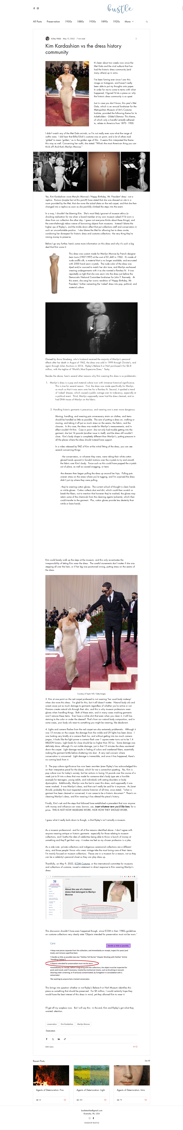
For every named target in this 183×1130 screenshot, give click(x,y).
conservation (52, 1024)
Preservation (53, 21)
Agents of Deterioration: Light (91, 1089)
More (127, 21)
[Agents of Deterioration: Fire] (51, 1075)
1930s (92, 21)
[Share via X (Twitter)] (53, 1039)
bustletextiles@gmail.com (91, 1110)
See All (147, 1060)
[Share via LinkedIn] (59, 1039)
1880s (80, 21)
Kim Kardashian (67, 1024)
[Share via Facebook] (46, 1039)
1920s (116, 21)
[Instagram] (89, 1118)
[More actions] (136, 38)
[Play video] (91, 328)
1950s (68, 21)
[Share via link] (65, 1039)
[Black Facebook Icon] (34, 8)
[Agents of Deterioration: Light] (92, 1075)
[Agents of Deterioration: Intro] (132, 1075)
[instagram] (38, 8)
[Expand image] (60, 172)
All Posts (37, 21)
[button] (147, 22)
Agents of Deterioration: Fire (49, 1089)
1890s (104, 21)
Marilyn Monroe (83, 1024)
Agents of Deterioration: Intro (131, 1089)
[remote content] (91, 530)
